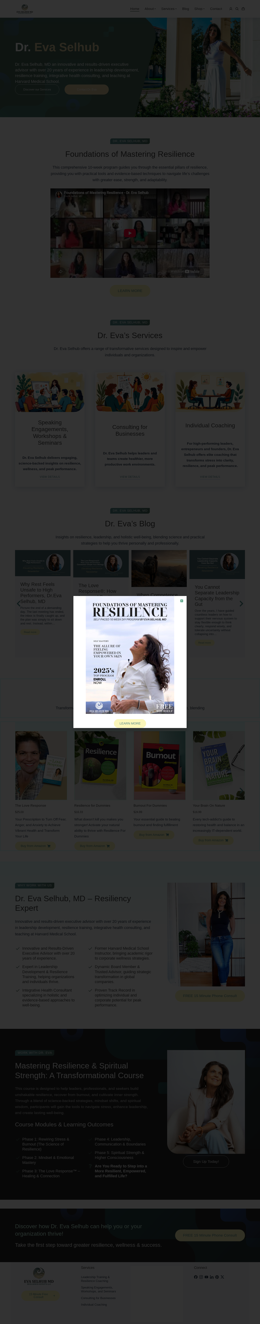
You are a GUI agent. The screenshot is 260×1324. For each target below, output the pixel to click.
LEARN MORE (130, 723)
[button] (181, 601)
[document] (130, 662)
